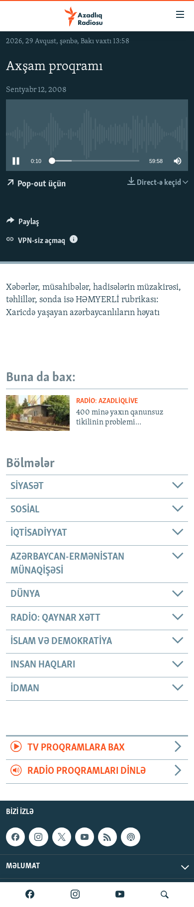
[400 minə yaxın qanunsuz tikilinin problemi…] (38, 413)
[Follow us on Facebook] (15, 836)
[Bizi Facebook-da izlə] (29, 894)
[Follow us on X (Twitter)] (61, 836)
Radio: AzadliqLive (107, 401)
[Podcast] (130, 836)
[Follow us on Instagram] (38, 836)
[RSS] (107, 836)
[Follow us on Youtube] (84, 836)
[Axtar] (165, 894)
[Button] (22, 224)
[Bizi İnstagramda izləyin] (75, 894)
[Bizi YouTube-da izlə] (119, 894)
